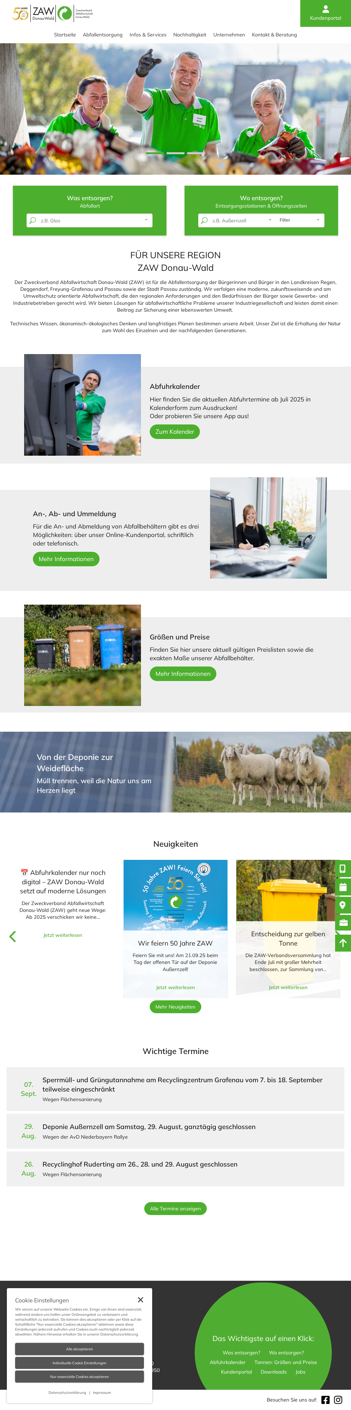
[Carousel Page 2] (176, 153)
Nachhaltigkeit (189, 34)
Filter (285, 220)
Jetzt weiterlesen (62, 935)
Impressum (102, 1392)
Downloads (274, 1372)
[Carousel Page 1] (155, 153)
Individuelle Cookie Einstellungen (79, 1363)
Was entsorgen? (241, 1352)
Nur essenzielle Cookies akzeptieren (79, 1376)
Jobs (300, 1372)
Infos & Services (148, 34)
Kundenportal (325, 18)
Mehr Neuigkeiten (175, 1007)
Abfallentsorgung (103, 34)
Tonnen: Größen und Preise (285, 1362)
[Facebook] (325, 1400)
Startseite (65, 34)
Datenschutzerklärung (119, 1334)
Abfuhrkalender (228, 1362)
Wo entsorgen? (286, 1352)
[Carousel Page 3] (196, 153)
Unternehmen (229, 34)
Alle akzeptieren (79, 1349)
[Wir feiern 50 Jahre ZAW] (176, 929)
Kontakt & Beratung (274, 34)
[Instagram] (338, 1400)
